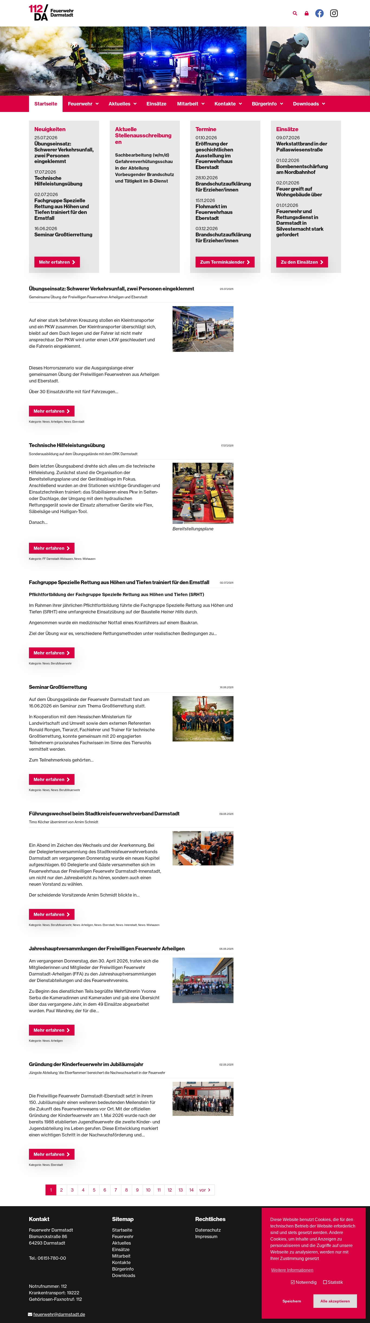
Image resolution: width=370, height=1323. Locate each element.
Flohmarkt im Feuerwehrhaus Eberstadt (214, 212)
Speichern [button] (292, 1301)
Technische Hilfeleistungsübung (58, 181)
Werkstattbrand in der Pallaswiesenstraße (301, 146)
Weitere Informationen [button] (292, 1270)
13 (180, 1190)
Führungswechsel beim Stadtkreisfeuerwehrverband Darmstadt (104, 813)
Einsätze (156, 104)
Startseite (45, 104)
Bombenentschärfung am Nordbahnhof (302, 169)
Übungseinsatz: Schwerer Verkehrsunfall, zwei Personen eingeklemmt (64, 152)
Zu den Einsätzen (299, 262)
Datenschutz (208, 1230)
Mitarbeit (187, 104)
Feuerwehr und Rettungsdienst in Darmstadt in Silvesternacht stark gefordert (300, 223)
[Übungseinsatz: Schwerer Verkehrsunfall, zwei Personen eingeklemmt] (203, 329)
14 (191, 1190)
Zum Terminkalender (222, 262)
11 (159, 1190)
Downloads (306, 104)
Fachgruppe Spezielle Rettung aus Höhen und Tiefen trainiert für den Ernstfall (61, 209)
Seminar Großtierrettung (63, 234)
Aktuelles (119, 104)
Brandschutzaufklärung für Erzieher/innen (223, 186)
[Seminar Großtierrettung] (203, 719)
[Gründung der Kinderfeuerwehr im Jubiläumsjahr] (203, 1099)
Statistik (335, 1282)
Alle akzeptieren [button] (335, 1301)
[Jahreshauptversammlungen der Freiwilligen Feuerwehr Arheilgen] (203, 981)
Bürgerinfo (264, 104)
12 (170, 1190)
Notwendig (306, 1282)
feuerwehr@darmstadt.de (59, 1314)
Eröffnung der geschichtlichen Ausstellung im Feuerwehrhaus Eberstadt (214, 155)
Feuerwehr (80, 104)
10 (148, 1190)
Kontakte (225, 104)
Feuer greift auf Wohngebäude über (299, 192)
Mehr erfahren (54, 262)
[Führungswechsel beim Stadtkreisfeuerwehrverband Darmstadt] (203, 849)
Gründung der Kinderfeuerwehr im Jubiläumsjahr (86, 1064)
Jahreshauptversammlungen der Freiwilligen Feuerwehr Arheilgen (107, 948)
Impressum (206, 1236)
